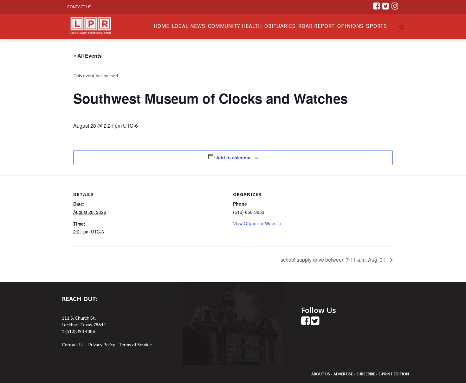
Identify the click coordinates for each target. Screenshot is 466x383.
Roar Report (316, 26)
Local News (188, 26)
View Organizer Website (257, 223)
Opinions (350, 26)
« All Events (87, 55)
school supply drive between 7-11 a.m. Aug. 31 (334, 259)
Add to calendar (233, 157)
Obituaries (280, 26)
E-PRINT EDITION (394, 374)
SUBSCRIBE (366, 374)
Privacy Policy (102, 344)
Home (161, 26)
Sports (376, 26)
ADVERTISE (343, 374)
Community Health (235, 26)
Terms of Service (135, 344)
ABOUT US (321, 374)
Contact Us (79, 7)
